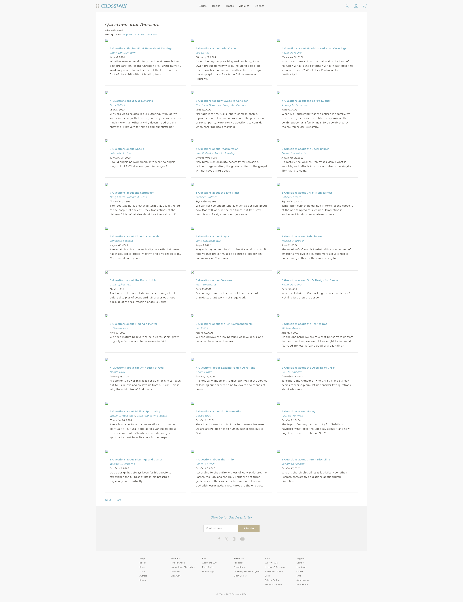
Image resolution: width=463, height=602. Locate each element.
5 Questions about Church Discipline (306, 459)
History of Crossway (275, 567)
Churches (175, 571)
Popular (127, 34)
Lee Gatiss (202, 52)
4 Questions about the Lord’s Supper (306, 100)
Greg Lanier (117, 197)
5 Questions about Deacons (214, 280)
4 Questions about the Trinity (215, 459)
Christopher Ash (120, 284)
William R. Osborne (122, 463)
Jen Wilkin (202, 328)
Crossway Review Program (247, 571)
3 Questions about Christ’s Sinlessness (307, 192)
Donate (259, 6)
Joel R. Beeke (204, 153)
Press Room (239, 567)
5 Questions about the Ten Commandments (224, 324)
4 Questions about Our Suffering (131, 100)
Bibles (203, 6)
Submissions (302, 580)
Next (108, 500)
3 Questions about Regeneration (217, 149)
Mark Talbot (117, 105)
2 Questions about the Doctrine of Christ (309, 367)
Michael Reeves (292, 328)
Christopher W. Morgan (152, 415)
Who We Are (271, 563)
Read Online (208, 567)
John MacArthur (120, 153)
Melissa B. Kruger (293, 240)
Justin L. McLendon (122, 415)
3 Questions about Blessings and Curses (136, 459)
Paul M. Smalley (224, 153)
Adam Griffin (204, 372)
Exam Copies (240, 576)
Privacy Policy (272, 580)
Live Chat (301, 567)
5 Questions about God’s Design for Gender (310, 280)
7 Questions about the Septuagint (132, 192)
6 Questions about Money (298, 411)
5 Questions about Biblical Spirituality (135, 411)
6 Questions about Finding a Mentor (134, 324)
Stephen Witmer (206, 197)
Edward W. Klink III (294, 153)
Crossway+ (176, 576)
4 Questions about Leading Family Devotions (225, 367)
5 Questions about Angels (127, 149)
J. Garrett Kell (119, 328)
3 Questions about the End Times (218, 192)
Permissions (302, 584)
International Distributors (183, 567)
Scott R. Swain (205, 463)
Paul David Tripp (292, 415)
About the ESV (209, 563)
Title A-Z (140, 34)
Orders (299, 571)
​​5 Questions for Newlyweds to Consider (222, 100)
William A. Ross (137, 197)
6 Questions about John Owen (216, 48)
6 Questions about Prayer (212, 236)
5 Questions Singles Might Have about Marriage (141, 48)
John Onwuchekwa (208, 240)
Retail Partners (178, 563)
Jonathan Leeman (121, 240)
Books (216, 6)
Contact (300, 563)
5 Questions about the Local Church (306, 149)
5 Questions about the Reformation (219, 411)
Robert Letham (291, 197)
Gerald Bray (117, 372)
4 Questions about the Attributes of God (137, 367)
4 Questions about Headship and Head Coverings (314, 48)
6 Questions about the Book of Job (133, 280)
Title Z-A (152, 34)
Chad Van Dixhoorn (208, 105)
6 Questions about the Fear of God (305, 324)
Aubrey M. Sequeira (294, 105)
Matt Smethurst (206, 284)
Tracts (230, 6)
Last (118, 500)
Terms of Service (273, 584)
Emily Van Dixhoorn (123, 52)
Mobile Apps (208, 571)
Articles (244, 6)
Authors (143, 576)
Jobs (267, 576)
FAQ (298, 576)
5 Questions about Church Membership (135, 236)
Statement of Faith (274, 571)
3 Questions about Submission (302, 236)
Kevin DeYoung (291, 52)
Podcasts (238, 563)
